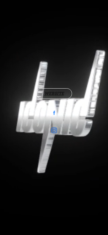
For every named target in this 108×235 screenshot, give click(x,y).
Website (54, 93)
